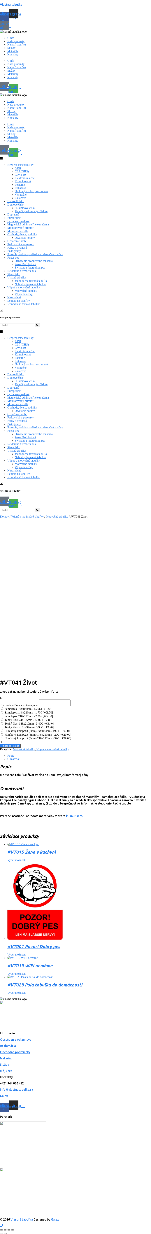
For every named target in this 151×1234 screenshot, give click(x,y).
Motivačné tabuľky (26, 290)
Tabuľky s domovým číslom (31, 211)
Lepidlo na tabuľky (18, 300)
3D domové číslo (25, 207)
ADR (18, 168)
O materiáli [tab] (13, 758)
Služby (11, 47)
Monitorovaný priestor (20, 227)
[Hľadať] (37, 325)
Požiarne (20, 184)
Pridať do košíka (10, 745)
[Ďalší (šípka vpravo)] (5, 1233)
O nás (10, 37)
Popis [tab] (10, 755)
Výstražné (21, 194)
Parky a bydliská (17, 247)
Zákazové (20, 197)
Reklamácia (8, 1045)
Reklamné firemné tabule (21, 270)
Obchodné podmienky (15, 1052)
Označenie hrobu (17, 241)
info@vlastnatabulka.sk (16, 1089)
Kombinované (23, 181)
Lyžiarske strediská (18, 221)
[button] (75, 158)
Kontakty (12, 54)
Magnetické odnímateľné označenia (28, 224)
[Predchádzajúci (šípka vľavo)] (1, 1233)
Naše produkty (15, 41)
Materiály (12, 51)
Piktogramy (14, 251)
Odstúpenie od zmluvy (15, 1039)
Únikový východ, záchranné (31, 191)
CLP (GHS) (22, 171)
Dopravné (13, 214)
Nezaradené (14, 297)
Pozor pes (13, 257)
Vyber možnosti (16, 860)
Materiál (6, 1058)
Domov (4, 516)
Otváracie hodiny (25, 237)
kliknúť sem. (74, 816)
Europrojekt (14, 217)
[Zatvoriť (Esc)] (12, 1230)
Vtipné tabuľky (24, 294)
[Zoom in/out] (1, 1230)
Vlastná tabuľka (11, 4)
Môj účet (6, 1070)
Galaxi (4, 1096)
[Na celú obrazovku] (5, 1230)
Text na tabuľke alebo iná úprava (19, 705)
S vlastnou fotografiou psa (30, 267)
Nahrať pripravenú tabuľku (30, 284)
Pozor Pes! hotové (25, 264)
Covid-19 (20, 174)
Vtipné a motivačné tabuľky (23, 287)
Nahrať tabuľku (16, 44)
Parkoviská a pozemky (20, 244)
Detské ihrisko (15, 201)
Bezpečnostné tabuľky (20, 164)
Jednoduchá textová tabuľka (31, 280)
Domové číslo (15, 204)
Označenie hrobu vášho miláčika (34, 260)
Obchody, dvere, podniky (22, 234)
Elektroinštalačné (25, 178)
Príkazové (20, 188)
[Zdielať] (8, 1230)
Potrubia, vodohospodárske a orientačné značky (35, 254)
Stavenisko (13, 274)
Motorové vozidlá (17, 231)
